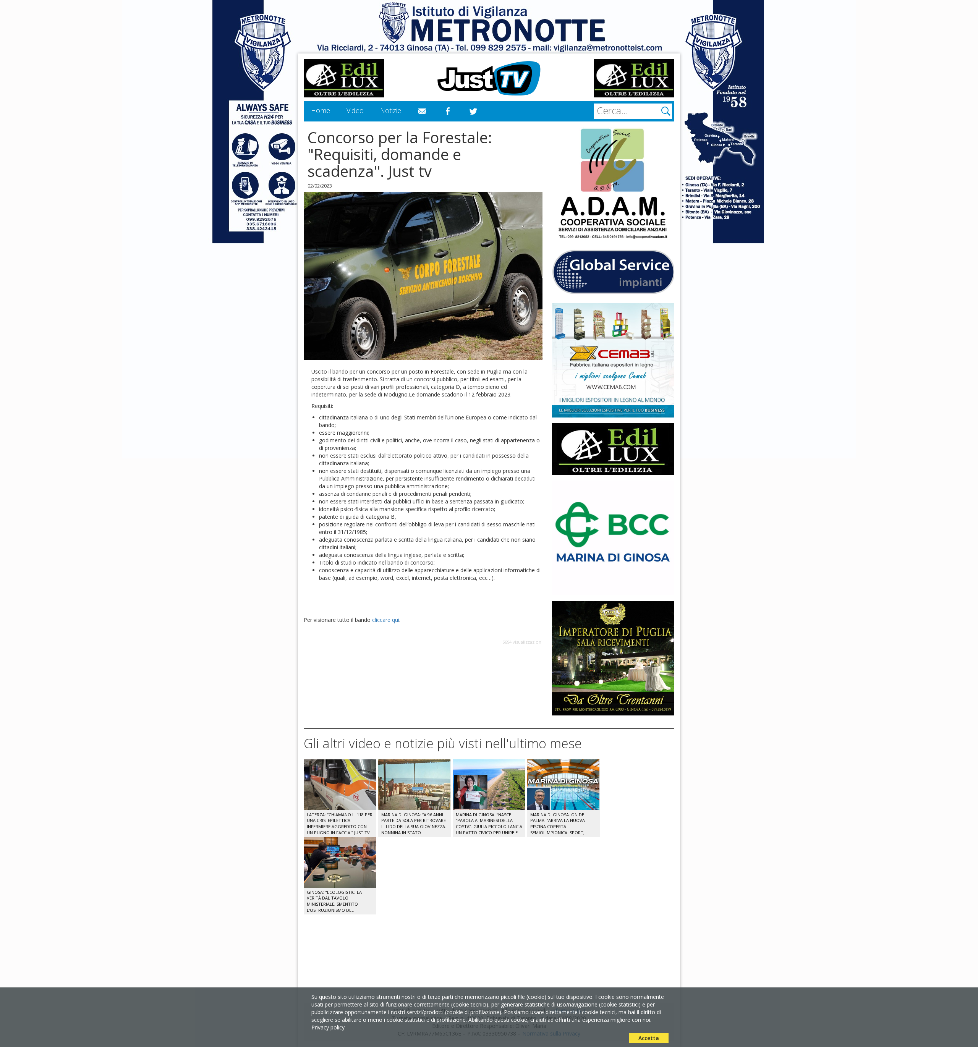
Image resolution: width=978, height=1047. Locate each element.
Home (320, 110)
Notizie (390, 110)
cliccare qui (385, 619)
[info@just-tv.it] (422, 111)
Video (355, 110)
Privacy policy (328, 1027)
